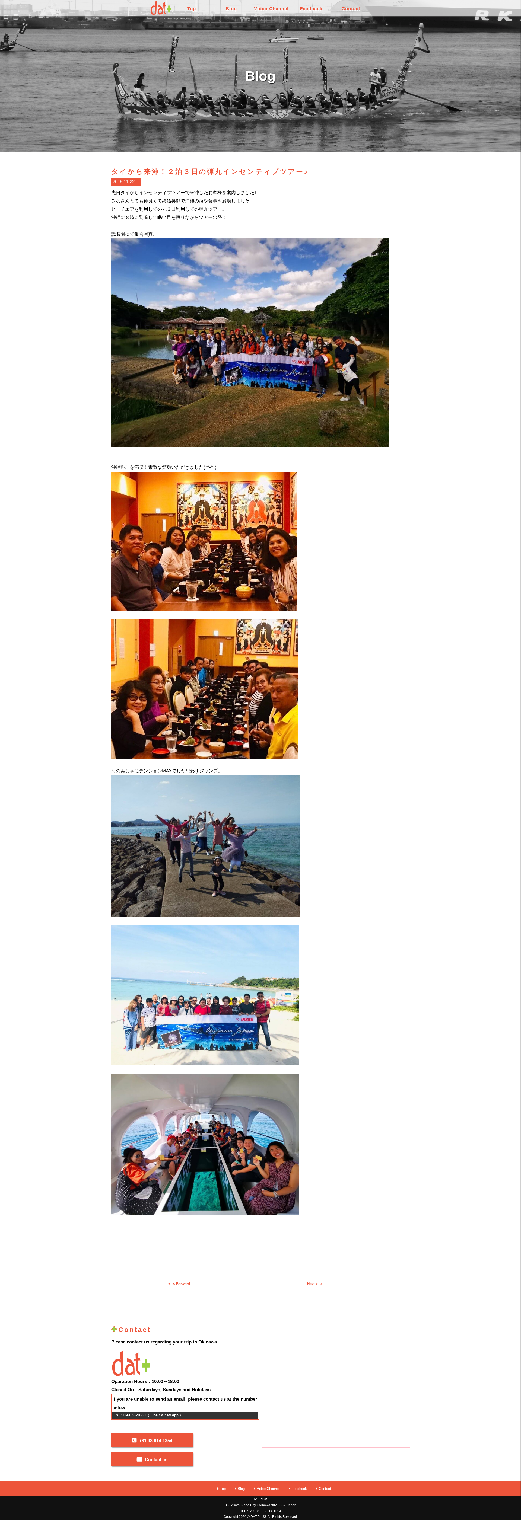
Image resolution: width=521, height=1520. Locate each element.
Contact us (156, 1459)
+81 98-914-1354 (155, 1440)
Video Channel (271, 8)
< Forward (181, 1284)
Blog (231, 8)
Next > (312, 1284)
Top (191, 8)
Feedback (311, 8)
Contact (351, 8)
